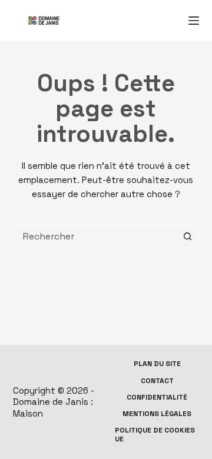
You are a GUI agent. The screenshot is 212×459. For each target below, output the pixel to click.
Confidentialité (157, 397)
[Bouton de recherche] (187, 236)
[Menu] (193, 20)
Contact (157, 381)
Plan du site (157, 364)
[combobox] (95, 236)
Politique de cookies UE (155, 435)
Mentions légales (156, 414)
